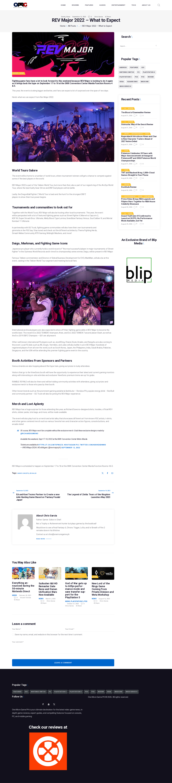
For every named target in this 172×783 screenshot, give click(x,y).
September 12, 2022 (70, 448)
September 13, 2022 (79, 17)
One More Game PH (96, 697)
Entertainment (137, 134)
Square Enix (132, 81)
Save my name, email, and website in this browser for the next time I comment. (49, 634)
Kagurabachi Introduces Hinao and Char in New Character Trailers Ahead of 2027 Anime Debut (139, 138)
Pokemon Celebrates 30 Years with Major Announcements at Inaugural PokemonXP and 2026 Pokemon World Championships (138, 157)
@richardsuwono (29, 433)
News (68, 17)
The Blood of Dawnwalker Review (135, 112)
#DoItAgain (69, 445)
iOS (142, 67)
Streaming (148, 196)
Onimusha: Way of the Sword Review (137, 124)
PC (138, 72)
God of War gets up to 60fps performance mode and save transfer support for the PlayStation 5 (76, 590)
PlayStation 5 (77, 574)
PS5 (69, 576)
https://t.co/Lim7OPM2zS (50, 445)
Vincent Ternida (25, 598)
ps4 (136, 77)
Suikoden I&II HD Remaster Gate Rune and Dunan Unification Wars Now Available (48, 589)
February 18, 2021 (25, 595)
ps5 (142, 77)
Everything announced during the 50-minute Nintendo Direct (23, 587)
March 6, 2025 (50, 599)
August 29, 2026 (126, 224)
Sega (122, 81)
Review (151, 77)
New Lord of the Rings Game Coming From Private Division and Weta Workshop (103, 589)
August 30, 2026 (126, 178)
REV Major (85, 81)
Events (63, 17)
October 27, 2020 (73, 604)
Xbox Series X (125, 86)
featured (134, 67)
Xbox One (145, 81)
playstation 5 (126, 77)
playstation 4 (149, 72)
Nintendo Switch (127, 72)
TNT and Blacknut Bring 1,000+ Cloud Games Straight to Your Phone (138, 174)
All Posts (72, 26)
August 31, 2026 (126, 115)
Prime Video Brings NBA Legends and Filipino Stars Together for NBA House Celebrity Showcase (138, 201)
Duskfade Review (128, 187)
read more (40, 539)
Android (123, 67)
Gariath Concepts (23, 473)
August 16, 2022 (104, 599)
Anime (126, 134)
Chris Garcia (98, 17)
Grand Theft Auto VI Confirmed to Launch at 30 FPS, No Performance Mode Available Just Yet (136, 218)
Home (62, 26)
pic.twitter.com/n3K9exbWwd (91, 445)
